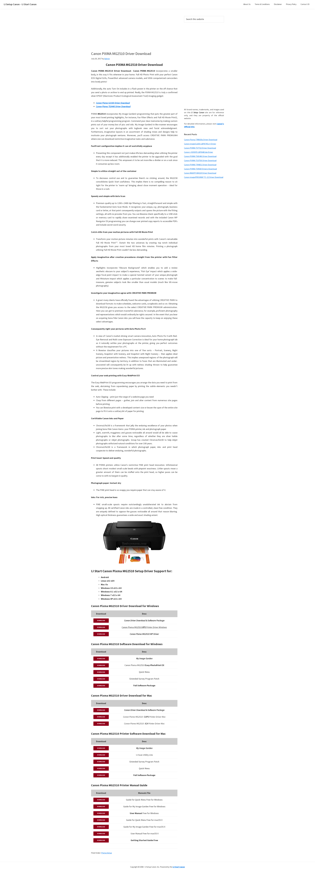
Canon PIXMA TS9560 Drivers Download (200, 169)
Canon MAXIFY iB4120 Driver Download (200, 173)
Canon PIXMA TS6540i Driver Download (200, 156)
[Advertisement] (134, 34)
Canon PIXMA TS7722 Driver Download (200, 148)
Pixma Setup (106, 853)
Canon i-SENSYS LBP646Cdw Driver (198, 152)
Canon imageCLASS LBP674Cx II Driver (200, 144)
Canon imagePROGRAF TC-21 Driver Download (203, 177)
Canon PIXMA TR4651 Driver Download (200, 164)
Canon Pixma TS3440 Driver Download (113, 106)
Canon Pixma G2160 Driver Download (113, 102)
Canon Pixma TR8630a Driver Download (200, 139)
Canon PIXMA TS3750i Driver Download (200, 160)
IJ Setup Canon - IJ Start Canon (20, 4)
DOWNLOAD (101, 620)
